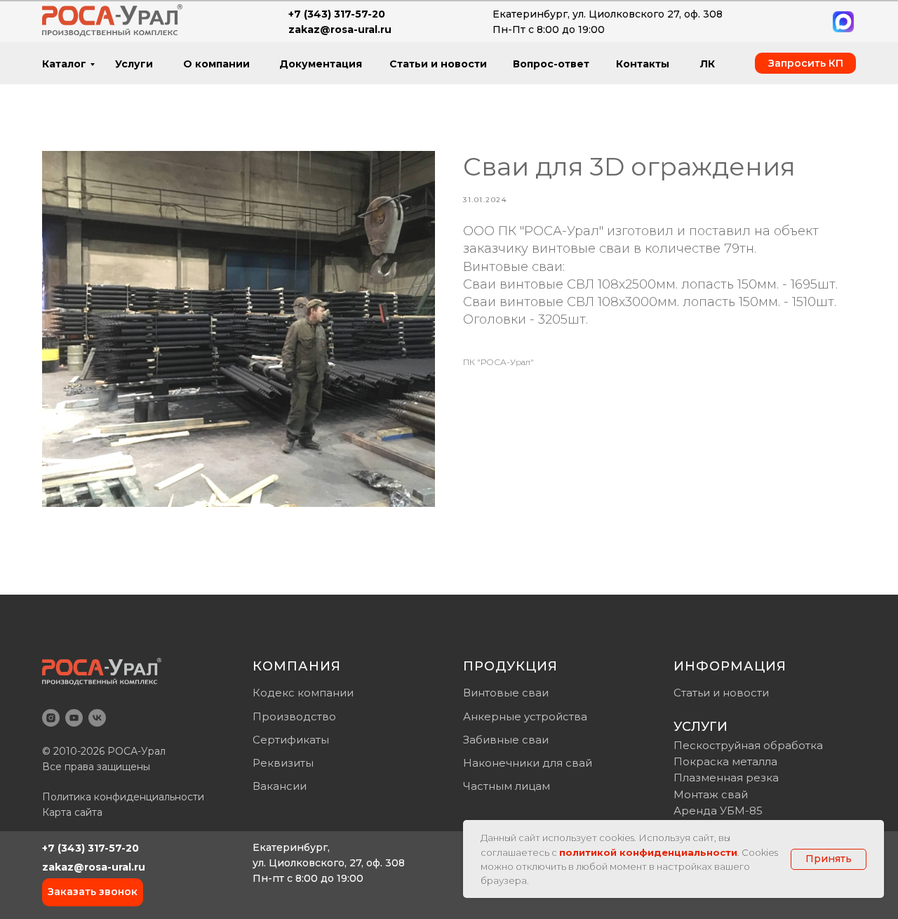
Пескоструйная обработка (748, 745)
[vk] (97, 718)
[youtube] (74, 718)
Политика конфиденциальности (123, 797)
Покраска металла (725, 761)
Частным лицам (506, 786)
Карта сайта (72, 812)
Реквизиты (283, 762)
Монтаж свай (711, 794)
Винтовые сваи (506, 692)
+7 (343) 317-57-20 (90, 848)
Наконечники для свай (527, 762)
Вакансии (280, 786)
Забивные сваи (506, 739)
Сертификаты (291, 739)
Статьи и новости (721, 692)
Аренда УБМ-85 (718, 810)
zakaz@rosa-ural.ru (93, 867)
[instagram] (51, 718)
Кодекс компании (303, 692)
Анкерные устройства (525, 716)
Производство (294, 716)
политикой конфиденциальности (648, 852)
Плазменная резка (726, 777)
